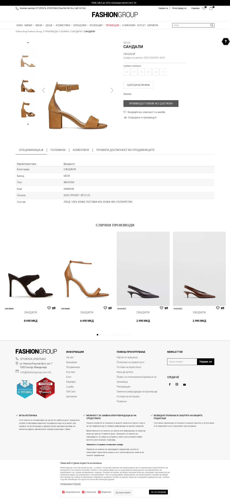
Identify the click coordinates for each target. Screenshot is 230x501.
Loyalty (70, 386)
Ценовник (71, 396)
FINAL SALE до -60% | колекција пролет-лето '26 (114, 3)
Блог (69, 377)
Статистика (90, 492)
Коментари (81, 150)
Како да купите (125, 372)
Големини (58, 150)
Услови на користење (129, 367)
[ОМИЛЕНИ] (203, 9)
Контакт (70, 372)
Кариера (71, 381)
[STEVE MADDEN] (9, 308)
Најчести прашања (127, 357)
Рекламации (123, 386)
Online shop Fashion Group (29, 31)
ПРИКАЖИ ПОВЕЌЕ (70, 484)
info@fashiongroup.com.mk (36, 372)
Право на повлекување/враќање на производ (136, 379)
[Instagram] (176, 384)
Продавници (73, 367)
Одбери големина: (132, 66)
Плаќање (122, 401)
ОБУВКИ (64, 31)
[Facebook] (169, 384)
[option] (115, 2)
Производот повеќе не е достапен (151, 103)
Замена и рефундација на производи (137, 391)
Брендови (71, 362)
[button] (193, 25)
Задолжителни (72, 492)
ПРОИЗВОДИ (51, 31)
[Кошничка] (211, 9)
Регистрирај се (179, 8)
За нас (70, 357)
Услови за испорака (128, 396)
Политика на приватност (130, 362)
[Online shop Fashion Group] (115, 15)
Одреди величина (138, 85)
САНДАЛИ (76, 31)
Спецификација (31, 150)
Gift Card (70, 391)
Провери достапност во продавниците (125, 150)
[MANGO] (122, 308)
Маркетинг (106, 492)
